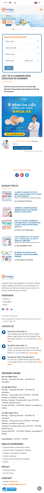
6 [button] (23, 29)
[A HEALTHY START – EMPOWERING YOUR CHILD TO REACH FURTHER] (22, 20)
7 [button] (25, 29)
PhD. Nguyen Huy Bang (25, 260)
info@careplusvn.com (17, 484)
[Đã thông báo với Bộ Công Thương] (9, 489)
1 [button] (11, 29)
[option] (22, 20)
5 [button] (20, 29)
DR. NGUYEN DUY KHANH (22, 141)
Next (8, 68)
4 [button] (18, 29)
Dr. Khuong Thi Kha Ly (24, 201)
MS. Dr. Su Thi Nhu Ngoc (25, 230)
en (39, 3)
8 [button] (28, 29)
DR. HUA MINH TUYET (24, 246)
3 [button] (15, 29)
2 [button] (13, 29)
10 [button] (33, 29)
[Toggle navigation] (41, 9)
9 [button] (30, 29)
